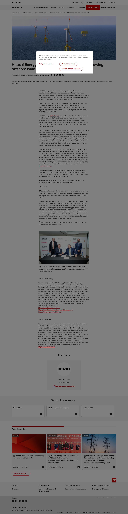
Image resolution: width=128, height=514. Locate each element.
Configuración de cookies (46, 64)
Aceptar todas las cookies (71, 68)
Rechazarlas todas (68, 64)
